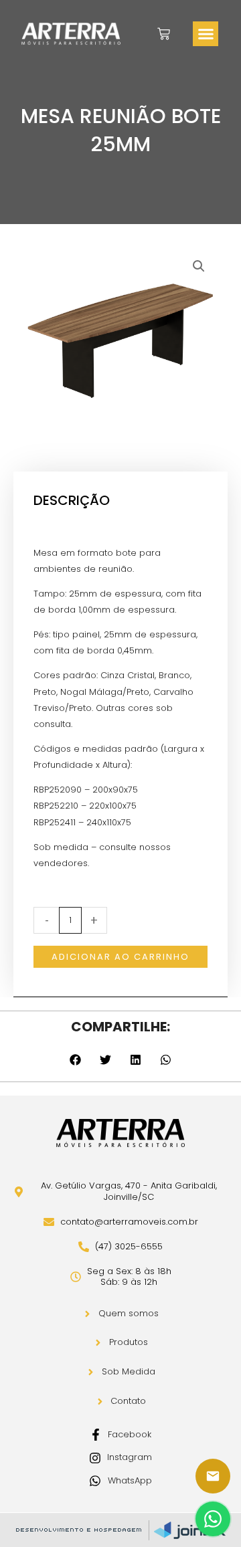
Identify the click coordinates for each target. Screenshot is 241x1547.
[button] (205, 34)
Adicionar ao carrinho (120, 956)
